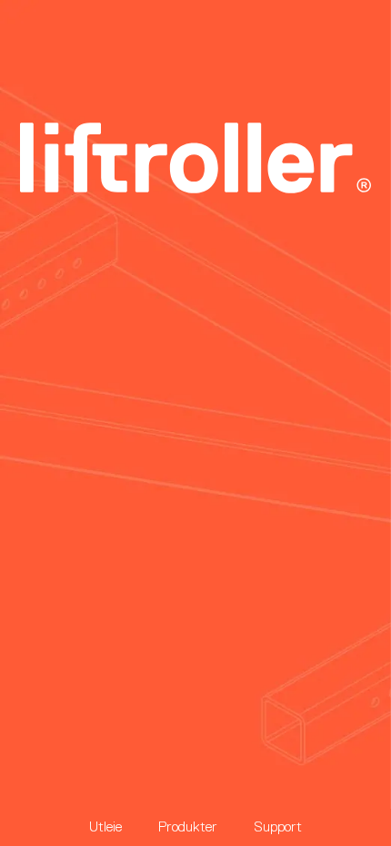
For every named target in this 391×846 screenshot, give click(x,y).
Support (278, 826)
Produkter (187, 826)
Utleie (105, 826)
